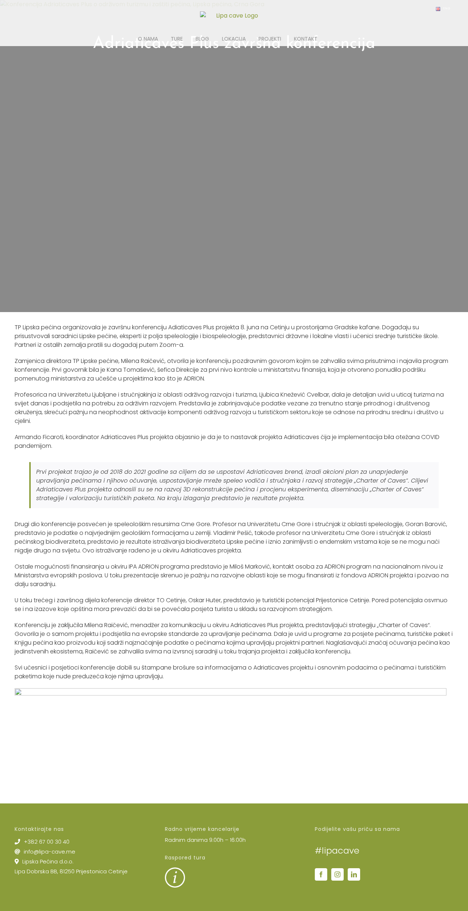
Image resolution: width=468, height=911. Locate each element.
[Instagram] (337, 874)
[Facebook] (321, 874)
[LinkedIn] (354, 874)
